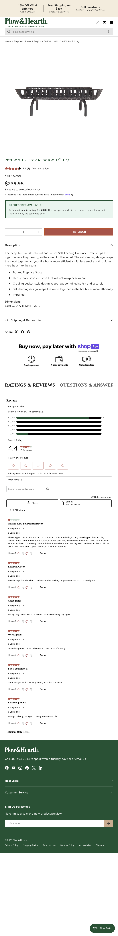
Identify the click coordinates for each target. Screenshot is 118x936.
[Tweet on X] (16, 332)
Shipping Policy (30, 845)
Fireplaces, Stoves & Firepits (27, 41)
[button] (104, 22)
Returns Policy (67, 845)
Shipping (10, 189)
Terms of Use (49, 845)
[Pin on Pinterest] (29, 332)
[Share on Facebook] (22, 332)
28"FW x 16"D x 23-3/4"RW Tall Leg (61, 41)
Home (8, 41)
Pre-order (79, 231)
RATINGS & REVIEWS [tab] (30, 385)
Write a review (40, 168)
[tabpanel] (59, 564)
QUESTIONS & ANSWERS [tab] (88, 385)
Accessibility (85, 845)
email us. (81, 759)
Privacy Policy (11, 845)
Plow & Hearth (20, 840)
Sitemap (100, 845)
